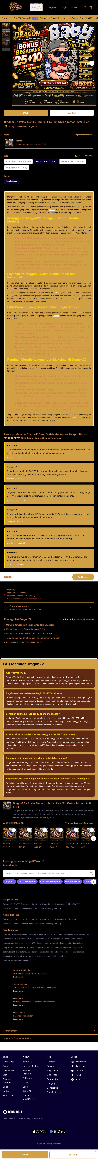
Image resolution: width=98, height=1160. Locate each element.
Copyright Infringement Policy (16, 1038)
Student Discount (7, 1081)
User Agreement (10, 1118)
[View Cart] (91, 7)
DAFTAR (73, 1154)
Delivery (51, 1061)
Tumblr (79, 1075)
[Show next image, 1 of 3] (91, 63)
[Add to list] (14, 830)
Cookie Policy (38, 1118)
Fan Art (6, 1066)
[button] (6, 25)
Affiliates (27, 1078)
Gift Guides (8, 1061)
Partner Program (27, 1072)
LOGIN (25, 1154)
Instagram (81, 1061)
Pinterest (80, 1079)
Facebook (81, 1066)
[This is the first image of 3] (15, 63)
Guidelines (52, 1074)
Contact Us (52, 1088)
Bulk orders (8, 1095)
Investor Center (30, 1066)
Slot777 (52, 210)
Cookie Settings (54, 1092)
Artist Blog (28, 1091)
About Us (27, 1061)
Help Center (53, 1070)
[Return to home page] (15, 7)
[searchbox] (49, 873)
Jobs (25, 1086)
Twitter (79, 1070)
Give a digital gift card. (32, 599)
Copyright (52, 1083)
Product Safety (54, 1079)
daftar (6, 1091)
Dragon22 (7, 18)
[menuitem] (7, 18)
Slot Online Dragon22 (50, 18)
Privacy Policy (24, 1118)
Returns (50, 1066)
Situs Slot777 (86, 18)
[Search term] (38, 7)
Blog (5, 1074)
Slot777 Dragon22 (25, 18)
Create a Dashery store (29, 1097)
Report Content (9, 1030)
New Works (8, 1070)
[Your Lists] (84, 7)
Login (5, 1086)
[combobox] (36, 7)
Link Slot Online (70, 18)
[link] (9, 881)
